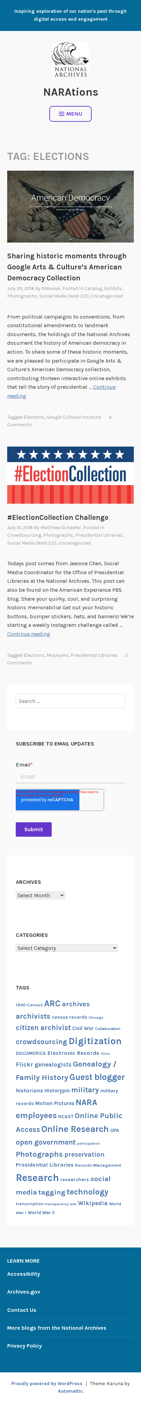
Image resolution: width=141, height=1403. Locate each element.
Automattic (70, 1391)
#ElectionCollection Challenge (57, 517)
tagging (51, 1192)
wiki (73, 1204)
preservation (84, 1154)
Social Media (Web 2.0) (64, 296)
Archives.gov (23, 1291)
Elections (34, 417)
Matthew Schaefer (60, 528)
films (105, 1053)
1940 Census (29, 1004)
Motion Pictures (54, 1103)
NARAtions (70, 92)
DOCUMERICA (31, 1053)
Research (37, 1178)
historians (29, 1090)
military (85, 1089)
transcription (30, 1203)
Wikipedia (92, 1203)
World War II (41, 1212)
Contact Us (21, 1310)
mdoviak (51, 288)
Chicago (96, 1017)
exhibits (113, 288)
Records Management (98, 1165)
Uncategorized (107, 296)
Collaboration (107, 1028)
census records (69, 1017)
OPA (114, 1130)
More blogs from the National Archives (56, 1328)
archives (76, 1004)
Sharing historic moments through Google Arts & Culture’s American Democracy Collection (67, 267)
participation (88, 1143)
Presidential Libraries (99, 535)
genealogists (53, 1064)
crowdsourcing (24, 535)
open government (46, 1142)
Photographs (22, 296)
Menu (74, 113)
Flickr (24, 1064)
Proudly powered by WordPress (46, 1383)
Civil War (83, 1028)
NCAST (65, 1116)
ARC (52, 1003)
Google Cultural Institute (74, 417)
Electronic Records (73, 1053)
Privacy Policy (24, 1345)
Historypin (57, 1091)
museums (57, 655)
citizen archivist (43, 1028)
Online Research (75, 1129)
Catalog (93, 288)
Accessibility (23, 1274)
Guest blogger (97, 1077)
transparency (56, 1204)
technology (87, 1192)
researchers (74, 1179)
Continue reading (28, 634)
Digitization (94, 1041)
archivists (33, 1016)
